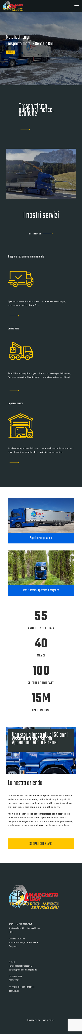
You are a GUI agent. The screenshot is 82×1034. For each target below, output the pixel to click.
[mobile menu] (76, 6)
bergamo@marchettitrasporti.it (23, 970)
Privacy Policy (33, 1020)
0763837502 (14, 980)
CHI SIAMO (10, 52)
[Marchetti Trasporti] (13, 6)
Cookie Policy (48, 1020)
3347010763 (14, 991)
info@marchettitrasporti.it (21, 966)
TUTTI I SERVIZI (34, 234)
